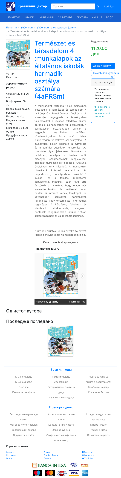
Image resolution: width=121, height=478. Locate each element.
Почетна (14, 17)
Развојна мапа (98, 429)
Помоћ (47, 458)
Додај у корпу (102, 65)
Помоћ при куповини (104, 73)
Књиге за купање (98, 376)
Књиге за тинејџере (23, 392)
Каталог (10, 452)
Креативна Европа (98, 392)
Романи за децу (61, 376)
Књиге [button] (29, 17)
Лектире (24, 387)
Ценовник (11, 455)
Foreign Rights (51, 455)
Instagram (89, 455)
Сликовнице (61, 381)
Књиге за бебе (23, 381)
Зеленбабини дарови (24, 429)
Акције (97, 17)
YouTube (88, 458)
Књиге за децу (23, 376)
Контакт (10, 458)
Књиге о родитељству (98, 381)
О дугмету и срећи (24, 435)
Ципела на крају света (61, 424)
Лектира (82, 17)
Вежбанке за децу (98, 387)
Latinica (109, 6)
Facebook (89, 452)
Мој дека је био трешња (23, 424)
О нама (47, 452)
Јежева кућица (61, 429)
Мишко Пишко (98, 424)
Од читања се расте (98, 435)
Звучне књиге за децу (61, 397)
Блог (109, 17)
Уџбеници (47, 17)
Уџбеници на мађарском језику (56, 27)
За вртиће (65, 17)
